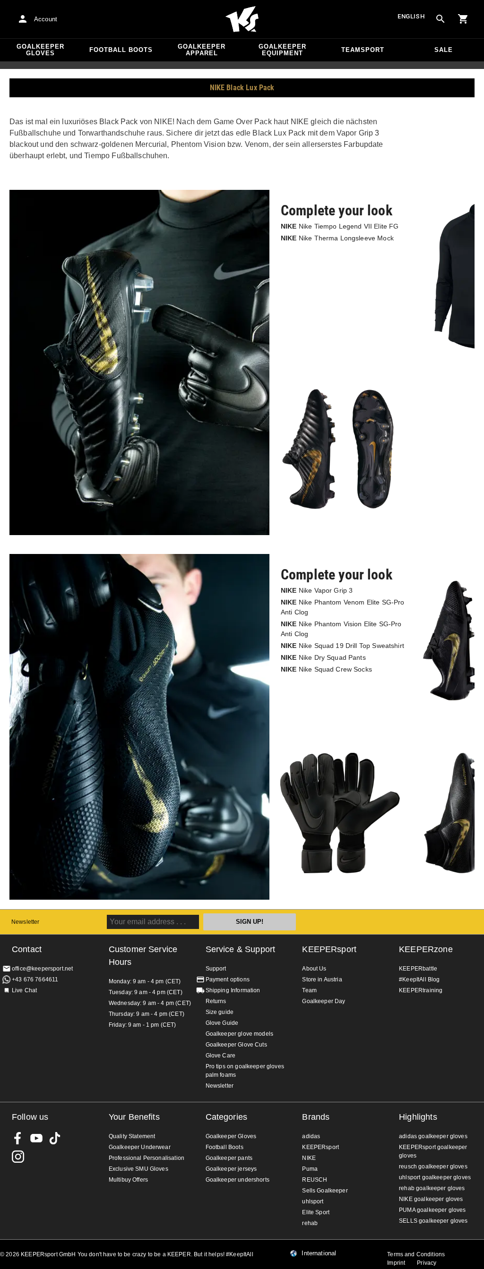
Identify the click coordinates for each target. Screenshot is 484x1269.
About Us (314, 968)
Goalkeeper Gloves (40, 50)
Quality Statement (132, 1136)
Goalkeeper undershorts (237, 1179)
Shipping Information (233, 990)
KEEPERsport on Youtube (36, 1138)
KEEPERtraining (420, 990)
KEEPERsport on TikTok (55, 1138)
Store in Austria (322, 979)
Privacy (426, 1263)
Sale (443, 49)
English (411, 16)
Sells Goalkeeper (324, 1190)
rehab (310, 1223)
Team (309, 990)
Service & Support (241, 949)
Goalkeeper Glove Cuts (236, 1044)
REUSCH (314, 1179)
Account (45, 19)
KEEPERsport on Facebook (18, 1138)
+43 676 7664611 (35, 979)
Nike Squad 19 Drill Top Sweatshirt (342, 645)
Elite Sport (315, 1212)
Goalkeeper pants (229, 1158)
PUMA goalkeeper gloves (432, 1210)
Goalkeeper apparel (201, 50)
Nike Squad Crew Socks (326, 669)
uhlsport (312, 1201)
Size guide (220, 1012)
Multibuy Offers (128, 1179)
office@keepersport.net (42, 968)
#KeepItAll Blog (419, 979)
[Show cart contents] (463, 18)
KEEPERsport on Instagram (18, 1156)
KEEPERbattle (418, 968)
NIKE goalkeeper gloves (431, 1199)
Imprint (396, 1263)
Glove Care (221, 1055)
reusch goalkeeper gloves (433, 1166)
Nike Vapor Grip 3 (317, 590)
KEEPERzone (426, 949)
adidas (311, 1136)
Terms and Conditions (416, 1254)
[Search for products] (440, 18)
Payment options (228, 979)
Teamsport (362, 49)
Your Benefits (134, 1117)
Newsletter (25, 922)
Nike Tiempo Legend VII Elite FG (339, 226)
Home (242, 19)
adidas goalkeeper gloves (433, 1136)
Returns (216, 1001)
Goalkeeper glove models (239, 1034)
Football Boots (121, 49)
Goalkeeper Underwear (140, 1147)
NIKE (309, 1158)
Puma (310, 1169)
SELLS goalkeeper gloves (433, 1221)
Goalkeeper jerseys (231, 1169)
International (319, 1253)
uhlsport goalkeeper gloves (435, 1177)
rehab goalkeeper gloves (432, 1188)
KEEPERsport (329, 949)
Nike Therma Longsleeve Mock (337, 238)
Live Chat (24, 990)
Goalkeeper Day (323, 1001)
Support (216, 968)
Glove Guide (222, 1023)
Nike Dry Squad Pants (323, 657)
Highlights (418, 1117)
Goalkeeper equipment (282, 50)
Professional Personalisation (146, 1158)
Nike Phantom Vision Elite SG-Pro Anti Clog (341, 629)
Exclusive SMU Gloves (138, 1169)
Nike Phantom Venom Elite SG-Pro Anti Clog (342, 607)
